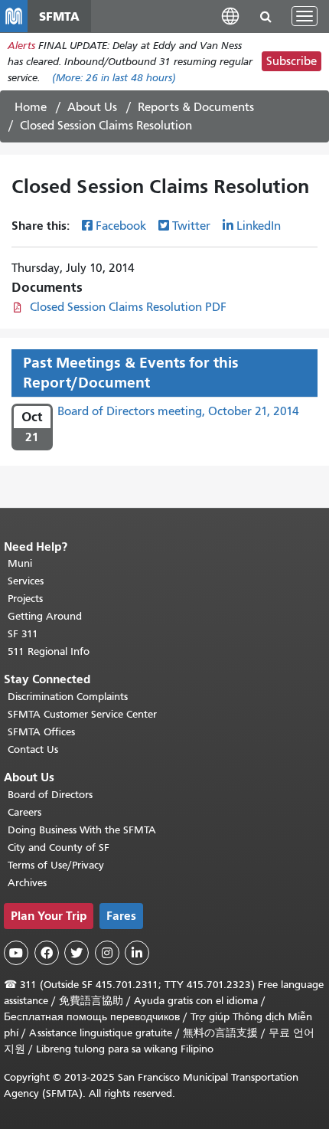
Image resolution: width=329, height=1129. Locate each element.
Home (31, 107)
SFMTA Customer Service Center (82, 714)
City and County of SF (58, 847)
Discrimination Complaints (68, 696)
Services (26, 580)
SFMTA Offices (41, 731)
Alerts (21, 45)
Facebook (121, 226)
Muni (20, 563)
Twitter (191, 226)
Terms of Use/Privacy (56, 865)
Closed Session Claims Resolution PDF (128, 307)
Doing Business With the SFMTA (82, 829)
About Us (92, 107)
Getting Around (45, 616)
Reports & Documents (196, 107)
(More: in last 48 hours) (114, 77)
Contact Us (33, 749)
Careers (24, 812)
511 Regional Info (49, 651)
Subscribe (291, 61)
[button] (230, 15)
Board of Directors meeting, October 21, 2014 (178, 411)
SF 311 (23, 633)
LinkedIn (258, 226)
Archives (27, 882)
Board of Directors (50, 794)
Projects (25, 598)
